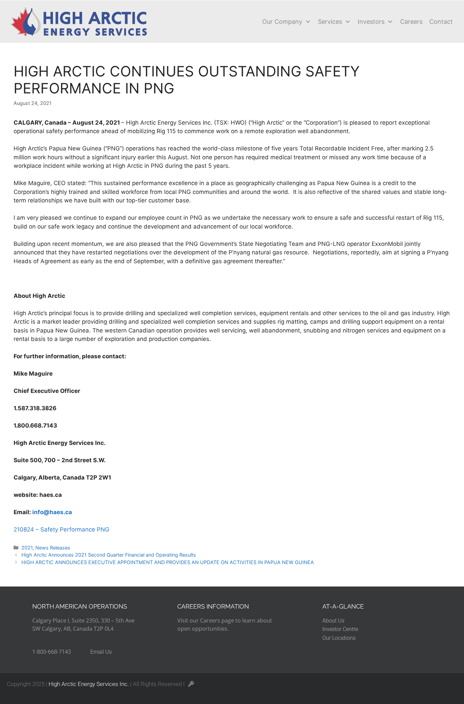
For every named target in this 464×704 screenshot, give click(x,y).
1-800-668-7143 (51, 652)
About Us (333, 620)
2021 (27, 547)
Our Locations (339, 638)
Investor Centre (340, 629)
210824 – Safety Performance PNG (61, 529)
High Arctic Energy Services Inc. (89, 684)
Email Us (101, 652)
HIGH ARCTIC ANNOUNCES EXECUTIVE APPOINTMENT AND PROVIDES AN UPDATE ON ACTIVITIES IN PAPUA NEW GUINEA (167, 562)
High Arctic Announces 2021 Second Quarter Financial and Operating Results (108, 555)
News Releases (52, 547)
